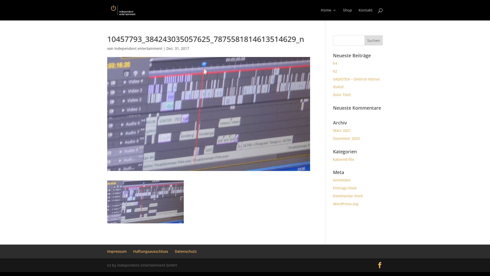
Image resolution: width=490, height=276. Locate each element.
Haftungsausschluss (150, 251)
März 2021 (342, 130)
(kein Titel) (342, 94)
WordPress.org (345, 203)
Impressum (117, 251)
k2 (335, 71)
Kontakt (366, 10)
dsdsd (338, 86)
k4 (335, 63)
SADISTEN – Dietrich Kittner (356, 79)
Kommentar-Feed (348, 195)
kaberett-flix (343, 159)
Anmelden (342, 180)
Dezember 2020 (346, 138)
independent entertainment (138, 48)
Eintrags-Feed (345, 188)
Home (326, 10)
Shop (347, 10)
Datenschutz (186, 251)
